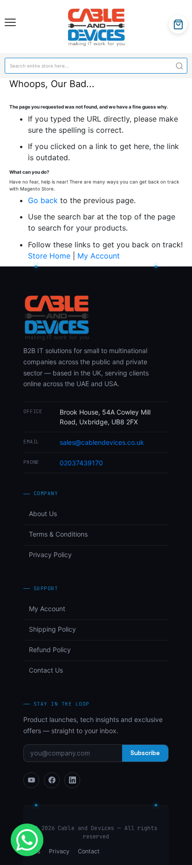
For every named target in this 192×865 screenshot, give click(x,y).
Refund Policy (50, 650)
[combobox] (96, 66)
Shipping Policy (52, 629)
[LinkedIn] (72, 780)
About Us (43, 514)
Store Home (49, 255)
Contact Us (46, 670)
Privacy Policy (50, 555)
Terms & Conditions (58, 534)
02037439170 (81, 463)
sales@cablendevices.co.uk (102, 442)
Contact (89, 851)
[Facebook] (52, 780)
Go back (43, 200)
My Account (98, 255)
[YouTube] (31, 780)
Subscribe (145, 753)
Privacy (59, 851)
